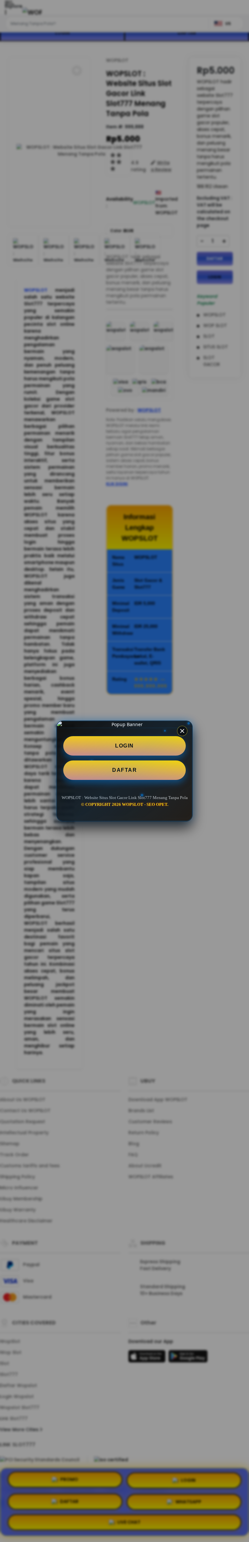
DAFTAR (124, 770)
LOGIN (124, 745)
